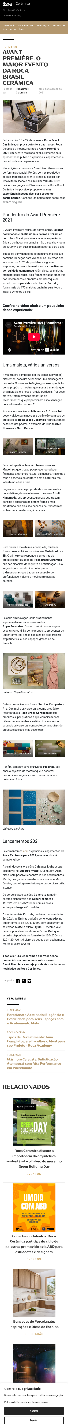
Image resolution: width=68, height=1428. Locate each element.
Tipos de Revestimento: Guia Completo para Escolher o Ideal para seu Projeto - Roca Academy (36, 1041)
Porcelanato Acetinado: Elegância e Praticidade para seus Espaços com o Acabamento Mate (35, 1019)
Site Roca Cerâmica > (14, 10)
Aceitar (34, 1411)
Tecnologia (42, 25)
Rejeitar (34, 1420)
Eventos (10, 47)
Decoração (9, 25)
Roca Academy (16, 1032)
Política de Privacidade (17, 1402)
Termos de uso (40, 1402)
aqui (25, 851)
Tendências (58, 25)
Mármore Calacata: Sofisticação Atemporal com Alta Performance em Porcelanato (34, 1064)
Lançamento (25, 25)
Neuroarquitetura (13, 29)
